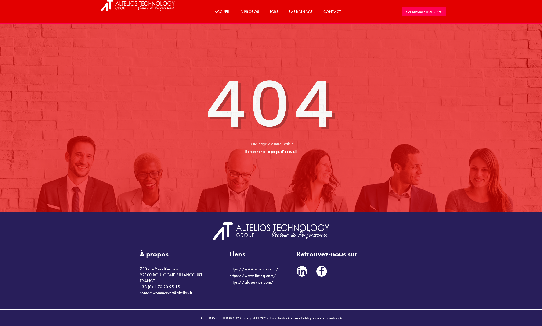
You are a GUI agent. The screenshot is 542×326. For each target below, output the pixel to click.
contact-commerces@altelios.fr (166, 292)
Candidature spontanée (423, 12)
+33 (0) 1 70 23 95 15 (160, 287)
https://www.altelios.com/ (254, 269)
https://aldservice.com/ (251, 282)
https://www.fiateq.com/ (252, 275)
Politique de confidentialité (321, 318)
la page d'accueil (282, 151)
